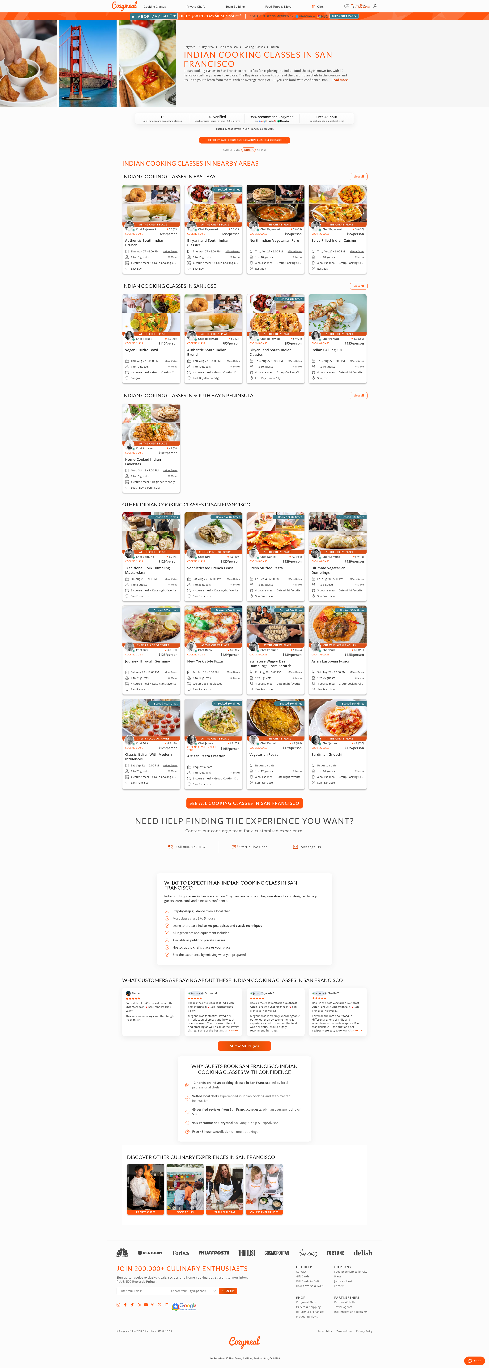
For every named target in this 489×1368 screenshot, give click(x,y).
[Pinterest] (153, 1304)
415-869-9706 (362, 7)
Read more (340, 80)
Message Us (357, 5)
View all (359, 176)
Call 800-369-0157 (191, 847)
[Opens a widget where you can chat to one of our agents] (474, 1361)
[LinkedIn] (166, 1304)
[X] (160, 1304)
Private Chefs (195, 6)
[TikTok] (132, 1304)
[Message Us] (347, 6)
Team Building (235, 6)
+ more (233, 1030)
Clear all (261, 149)
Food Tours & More (278, 6)
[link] (213, 338)
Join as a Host (343, 1281)
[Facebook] (125, 1304)
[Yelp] (139, 1304)
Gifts (320, 6)
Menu (174, 257)
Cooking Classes (155, 6)
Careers (339, 1286)
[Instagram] (118, 1304)
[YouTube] (146, 1304)
